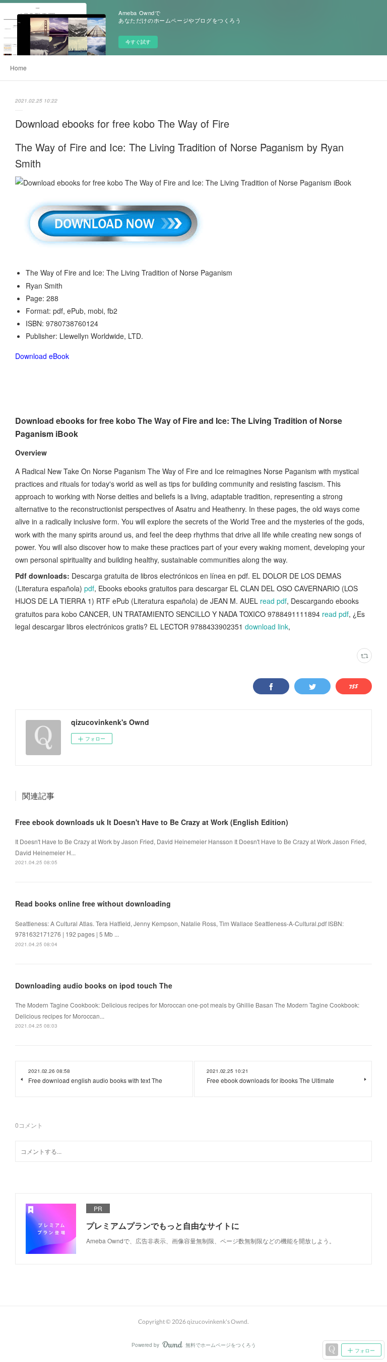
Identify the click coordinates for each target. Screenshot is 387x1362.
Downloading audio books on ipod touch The (93, 985)
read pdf (273, 601)
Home (18, 67)
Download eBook (42, 356)
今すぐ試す (138, 41)
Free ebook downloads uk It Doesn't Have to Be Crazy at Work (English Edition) (151, 822)
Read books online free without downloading (93, 903)
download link (266, 626)
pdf (89, 588)
